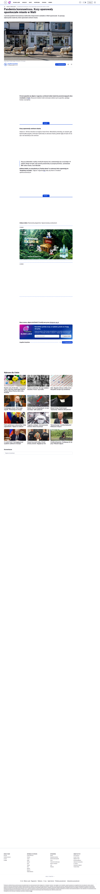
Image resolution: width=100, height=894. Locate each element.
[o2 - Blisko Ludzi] (10, 2)
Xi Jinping (76, 863)
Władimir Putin (77, 858)
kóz (44, 170)
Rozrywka (37, 2)
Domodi (5, 855)
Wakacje (52, 866)
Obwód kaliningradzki (54, 858)
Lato (51, 865)
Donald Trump (76, 857)
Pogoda (44, 2)
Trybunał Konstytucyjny (55, 861)
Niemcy (28, 868)
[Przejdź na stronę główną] (5, 3)
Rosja (28, 860)
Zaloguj (90, 2)
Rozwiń (45, 123)
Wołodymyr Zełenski (78, 865)
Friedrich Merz (76, 866)
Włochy (28, 861)
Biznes (50, 2)
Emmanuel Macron (77, 860)
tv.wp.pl (5, 858)
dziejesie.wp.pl (54, 322)
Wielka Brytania (30, 871)
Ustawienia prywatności (73, 881)
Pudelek (5, 860)
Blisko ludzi (16, 2)
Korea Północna (30, 855)
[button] (84, 2)
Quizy (30, 2)
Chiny (51, 860)
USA (28, 866)
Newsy (51, 855)
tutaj (31, 891)
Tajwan (28, 865)
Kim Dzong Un (76, 855)
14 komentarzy (61, 64)
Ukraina (28, 857)
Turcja (28, 858)
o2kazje (24, 2)
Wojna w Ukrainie (53, 863)
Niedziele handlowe (54, 857)
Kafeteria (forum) (7, 857)
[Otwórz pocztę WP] (80, 2)
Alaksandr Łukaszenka (78, 861)
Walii (28, 98)
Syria (28, 863)
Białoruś (28, 870)
